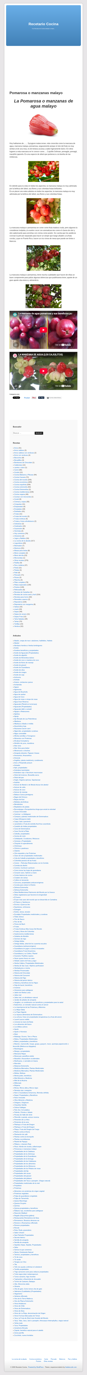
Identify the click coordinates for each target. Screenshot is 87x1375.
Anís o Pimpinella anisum (23, 763)
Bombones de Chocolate (23, 462)
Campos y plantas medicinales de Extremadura (31, 816)
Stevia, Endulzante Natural (23, 1252)
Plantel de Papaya (20, 1141)
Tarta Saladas (19, 619)
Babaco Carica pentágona (23, 794)
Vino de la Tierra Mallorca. (23, 1298)
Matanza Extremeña (21, 1066)
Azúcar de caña (19, 787)
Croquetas (18, 504)
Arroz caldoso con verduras (24, 453)
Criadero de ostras (21, 878)
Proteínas (17, 1188)
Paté (16, 572)
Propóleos (18, 1185)
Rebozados (18, 590)
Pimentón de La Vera (21, 1120)
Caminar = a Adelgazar (22, 814)
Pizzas (16, 577)
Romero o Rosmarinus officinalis (25, 1223)
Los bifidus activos (20, 1027)
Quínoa (17, 1206)
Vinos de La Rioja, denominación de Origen (29, 1313)
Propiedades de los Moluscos (24, 1166)
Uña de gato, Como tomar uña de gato (28, 1289)
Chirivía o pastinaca (21, 848)
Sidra (16, 1247)
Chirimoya (18, 846)
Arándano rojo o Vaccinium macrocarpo (28, 772)
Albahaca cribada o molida (23, 724)
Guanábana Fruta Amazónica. (25, 951)
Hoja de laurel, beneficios (23, 985)
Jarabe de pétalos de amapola (25, 1000)
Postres (17, 587)
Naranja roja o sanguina (22, 1090)
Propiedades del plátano (23, 1178)
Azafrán (17, 782)
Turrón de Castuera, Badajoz (24, 1281)
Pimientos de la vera (21, 1122)
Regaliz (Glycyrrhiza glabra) (24, 1215)
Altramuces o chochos (22, 750)
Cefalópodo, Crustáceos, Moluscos (26, 838)
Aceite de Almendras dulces (24, 658)
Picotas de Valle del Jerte (23, 1115)
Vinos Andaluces (20, 1303)
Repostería (18, 602)
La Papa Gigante (20, 1012)
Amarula (17, 758)
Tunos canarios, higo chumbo (24, 1277)
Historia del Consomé (22, 975)
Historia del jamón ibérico (23, 980)
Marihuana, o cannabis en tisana (26, 1061)
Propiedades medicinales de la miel (27, 1183)
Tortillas (17, 624)
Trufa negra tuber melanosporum (26, 1274)
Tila (15, 1264)
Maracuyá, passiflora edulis (24, 1056)
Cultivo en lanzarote (21, 880)
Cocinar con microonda (22, 497)
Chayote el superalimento (23, 843)
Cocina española (20, 484)
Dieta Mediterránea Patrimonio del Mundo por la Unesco (34, 892)
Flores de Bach (19, 924)
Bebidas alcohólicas (21, 802)
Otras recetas (19, 560)
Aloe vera (17, 746)
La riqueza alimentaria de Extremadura (28, 1014)
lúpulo (16, 1029)
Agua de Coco (19, 697)
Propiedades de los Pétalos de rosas (27, 1168)
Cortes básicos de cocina (23, 875)
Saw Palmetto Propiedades (24, 1235)
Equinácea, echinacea (22, 907)
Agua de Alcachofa (21, 692)
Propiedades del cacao (22, 1173)
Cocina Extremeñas (21, 489)
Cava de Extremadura (22, 829)
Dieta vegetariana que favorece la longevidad (30, 895)
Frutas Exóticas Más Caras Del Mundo (28, 929)
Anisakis (17, 765)
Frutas (16, 514)
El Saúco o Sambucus (22, 902)
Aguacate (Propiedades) (23, 706)
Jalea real (17, 995)
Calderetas (18, 465)
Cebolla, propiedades (22, 834)
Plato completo (19, 582)
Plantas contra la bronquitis (24, 1137)
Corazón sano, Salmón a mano (25, 873)
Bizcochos (18, 458)
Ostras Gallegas (20, 1107)
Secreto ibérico (19, 1237)
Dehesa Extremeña (21, 887)
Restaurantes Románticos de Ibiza (26, 1218)
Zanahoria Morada (21, 1328)
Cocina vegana (19, 494)
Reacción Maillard (20, 1213)
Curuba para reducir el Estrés (24, 885)
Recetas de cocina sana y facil (25, 594)
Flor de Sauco (19, 919)
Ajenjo (16, 716)
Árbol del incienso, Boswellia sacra (26, 775)
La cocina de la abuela (22, 541)
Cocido (16, 472)
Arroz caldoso (19, 450)
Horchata (17, 531)
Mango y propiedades (22, 1051)
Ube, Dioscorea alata (21, 1284)
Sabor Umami (19, 1233)
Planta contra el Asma (22, 1132)
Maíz (16, 1034)
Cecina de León (20, 836)
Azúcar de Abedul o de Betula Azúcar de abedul (31, 785)
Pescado (17, 575)
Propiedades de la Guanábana (25, 1156)
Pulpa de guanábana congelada (25, 1196)
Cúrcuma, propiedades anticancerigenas (28, 882)
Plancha (17, 580)
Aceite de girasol (20, 665)
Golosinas (17, 524)
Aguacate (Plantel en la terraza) (25, 704)
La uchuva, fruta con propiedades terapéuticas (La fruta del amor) (38, 1017)
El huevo (17, 897)
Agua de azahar (20, 694)
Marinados (18, 546)
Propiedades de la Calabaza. (24, 1151)
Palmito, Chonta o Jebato (23, 1112)
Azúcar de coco (19, 790)
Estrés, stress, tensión (22, 912)
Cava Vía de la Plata (21, 831)
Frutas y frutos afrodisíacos (24, 521)
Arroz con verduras (21, 455)
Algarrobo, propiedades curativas (26, 731)
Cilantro (17, 851)
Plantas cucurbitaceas (22, 1139)
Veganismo (18, 1294)
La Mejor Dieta (19, 1010)
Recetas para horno (21, 597)
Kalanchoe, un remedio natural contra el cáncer (31, 1005)
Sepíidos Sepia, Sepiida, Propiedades (27, 1245)
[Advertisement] (43, 63)
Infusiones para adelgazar (23, 990)
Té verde (17, 1259)
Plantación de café (21, 1134)
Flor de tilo (18, 922)
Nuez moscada (19, 1097)
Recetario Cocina (43, 24)
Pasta (16, 568)
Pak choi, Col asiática (22, 1110)
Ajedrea (17, 714)
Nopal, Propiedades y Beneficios (25, 1095)
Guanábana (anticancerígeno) (25, 946)
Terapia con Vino (20, 1262)
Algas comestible (20, 733)
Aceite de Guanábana (22, 667)
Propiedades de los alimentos (24, 1164)
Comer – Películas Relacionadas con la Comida (31, 863)
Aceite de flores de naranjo (23, 662)
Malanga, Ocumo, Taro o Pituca (25, 1036)
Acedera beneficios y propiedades (26, 650)
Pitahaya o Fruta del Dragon (24, 1124)
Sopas (16, 611)
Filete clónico (19, 917)
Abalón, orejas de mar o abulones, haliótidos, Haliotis (33, 641)
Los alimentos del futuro (22, 1024)
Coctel (16, 499)
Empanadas (18, 506)
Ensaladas (18, 509)
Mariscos (17, 548)
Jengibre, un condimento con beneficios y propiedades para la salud (38, 1002)
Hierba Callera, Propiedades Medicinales (29, 963)
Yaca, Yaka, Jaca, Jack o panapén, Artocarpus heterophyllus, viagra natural (41, 1321)
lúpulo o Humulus (20, 1032)
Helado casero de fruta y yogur (25, 961)
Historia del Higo (20, 978)
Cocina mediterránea (21, 492)
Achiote (16, 680)
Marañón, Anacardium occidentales (27, 1058)
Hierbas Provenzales (21, 970)
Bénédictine (18, 804)
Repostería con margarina (23, 604)
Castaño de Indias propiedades (25, 826)
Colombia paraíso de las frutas (25, 860)
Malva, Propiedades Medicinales (25, 1039)
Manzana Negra (20, 1054)
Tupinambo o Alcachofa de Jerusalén (27, 1279)
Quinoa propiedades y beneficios (26, 1208)
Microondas (18, 558)
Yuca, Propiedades (21, 1325)
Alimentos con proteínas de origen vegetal (29, 1191)
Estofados (17, 511)
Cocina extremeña (20, 487)
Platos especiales (20, 585)
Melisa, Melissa (19, 1073)
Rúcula (16, 1228)
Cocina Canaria (19, 477)
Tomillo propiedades (21, 1269)
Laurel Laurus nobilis (21, 1019)
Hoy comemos (19, 533)
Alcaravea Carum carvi (22, 728)
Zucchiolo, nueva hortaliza (23, 1335)
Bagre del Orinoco (20, 797)
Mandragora (18, 1049)
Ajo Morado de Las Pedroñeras (25, 719)
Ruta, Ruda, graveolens (22, 1230)
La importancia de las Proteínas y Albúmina (29, 1007)
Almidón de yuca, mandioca (24, 743)
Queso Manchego (20, 1201)
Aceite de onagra (20, 672)
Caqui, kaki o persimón (22, 821)
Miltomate (17, 1083)
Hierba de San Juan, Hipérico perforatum (29, 966)
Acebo (16, 648)
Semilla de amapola (21, 1240)
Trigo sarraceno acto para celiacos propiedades (31, 1272)
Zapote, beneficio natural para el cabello (28, 1330)
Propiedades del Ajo (21, 1171)
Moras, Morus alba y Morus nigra (26, 1088)
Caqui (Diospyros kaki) (22, 819)
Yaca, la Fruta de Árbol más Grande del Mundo (31, 1318)
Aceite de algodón (20, 655)
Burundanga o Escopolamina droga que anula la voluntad (35, 809)
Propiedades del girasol (22, 1176)
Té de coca (18, 1257)
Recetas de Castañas (22, 592)
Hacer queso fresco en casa (24, 958)
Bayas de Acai (19, 799)
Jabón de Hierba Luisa (22, 992)
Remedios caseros (21, 599)
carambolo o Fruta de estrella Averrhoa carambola (32, 824)
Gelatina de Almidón (21, 936)
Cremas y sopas (20, 502)
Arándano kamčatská (21, 770)
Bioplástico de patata (21, 807)
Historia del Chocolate (22, 973)
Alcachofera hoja (20, 726)
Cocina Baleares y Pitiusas (23, 475)
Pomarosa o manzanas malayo (25, 1149)
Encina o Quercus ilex (22, 904)
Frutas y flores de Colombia (24, 931)
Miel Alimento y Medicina (23, 1078)
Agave (16, 687)
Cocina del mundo (20, 480)
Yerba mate (18, 1323)
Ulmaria (17, 1286)
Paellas (16, 563)
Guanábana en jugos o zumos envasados (29, 948)
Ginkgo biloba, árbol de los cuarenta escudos (30, 944)
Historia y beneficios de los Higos (26, 983)
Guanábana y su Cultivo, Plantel (25, 953)
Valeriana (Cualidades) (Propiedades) (27, 1291)
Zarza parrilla (19, 1333)
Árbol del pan (19, 777)
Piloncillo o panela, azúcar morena (26, 1117)
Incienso (17, 988)
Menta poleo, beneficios (22, 1076)
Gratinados (18, 526)
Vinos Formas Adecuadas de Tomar (27, 1316)
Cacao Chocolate (20, 812)
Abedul (16, 643)
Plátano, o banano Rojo (22, 1144)
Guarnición (18, 528)
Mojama (17, 1085)
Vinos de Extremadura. (22, 1308)
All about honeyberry (21, 741)
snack (16, 609)
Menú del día (19, 555)
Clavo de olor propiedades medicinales (28, 856)
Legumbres (18, 543)
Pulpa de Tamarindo (21, 1198)
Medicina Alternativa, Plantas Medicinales (29, 1068)
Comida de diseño (20, 865)
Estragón (17, 909)
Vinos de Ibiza (19, 1311)
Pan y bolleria (19, 565)
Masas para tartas (20, 550)
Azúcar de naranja (20, 792)
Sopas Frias (18, 616)
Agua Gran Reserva (21, 702)
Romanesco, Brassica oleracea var (26, 1220)
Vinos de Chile (19, 1306)
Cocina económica (21, 482)
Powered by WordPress (36, 1367)
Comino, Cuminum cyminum (24, 868)
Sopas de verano (20, 614)
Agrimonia (17, 689)
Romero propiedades (21, 1225)
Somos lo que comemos (23, 1250)
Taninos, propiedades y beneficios (26, 1254)
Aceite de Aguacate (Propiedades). (26, 653)
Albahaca (17, 721)
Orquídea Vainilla (20, 1105)
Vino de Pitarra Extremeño (23, 1301)
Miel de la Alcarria (20, 1080)
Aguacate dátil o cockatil (22, 709)
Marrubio (17, 1063)
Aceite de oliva (19, 670)
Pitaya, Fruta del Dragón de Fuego (26, 1129)
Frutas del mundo (20, 516)
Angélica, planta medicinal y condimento (28, 760)
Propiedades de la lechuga (23, 1159)
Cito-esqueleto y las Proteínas (25, 853)
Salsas (16, 607)
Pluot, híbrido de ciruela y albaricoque (27, 1146)
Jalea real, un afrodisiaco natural (26, 997)
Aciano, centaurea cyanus (23, 682)
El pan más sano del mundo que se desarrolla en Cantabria (35, 900)
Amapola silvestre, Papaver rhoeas (26, 753)
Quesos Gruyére (20, 1203)
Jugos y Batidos (20, 538)
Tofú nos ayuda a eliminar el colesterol (28, 1267)
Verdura (17, 626)
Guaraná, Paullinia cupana (23, 956)
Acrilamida (18, 685)
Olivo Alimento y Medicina (23, 1100)
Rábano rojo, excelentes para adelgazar (28, 1211)
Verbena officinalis (20, 1296)
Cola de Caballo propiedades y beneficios (29, 858)
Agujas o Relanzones (21, 711)
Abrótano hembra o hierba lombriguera (28, 645)
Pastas (16, 570)
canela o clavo (19, 467)
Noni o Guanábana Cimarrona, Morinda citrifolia (31, 1093)
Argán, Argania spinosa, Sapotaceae (27, 780)
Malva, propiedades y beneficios (25, 1041)
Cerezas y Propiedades (22, 841)
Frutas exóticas (19, 519)
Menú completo (19, 553)
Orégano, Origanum (21, 1102)
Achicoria (17, 677)
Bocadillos (18, 460)
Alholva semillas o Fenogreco (24, 736)
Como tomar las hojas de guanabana (27, 870)
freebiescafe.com (71, 1367)
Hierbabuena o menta (22, 968)
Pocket (27, 398)
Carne (16, 470)
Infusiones (18, 536)
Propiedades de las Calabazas (25, 1161)
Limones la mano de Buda (23, 1022)
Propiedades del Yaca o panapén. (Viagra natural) (32, 1181)
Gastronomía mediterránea (24, 934)
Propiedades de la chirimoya (24, 1154)
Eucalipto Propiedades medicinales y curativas (30, 914)
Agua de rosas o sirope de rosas (25, 699)
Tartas (16, 621)
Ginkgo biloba (19, 941)
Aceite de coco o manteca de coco (26, 660)
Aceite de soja (19, 675)
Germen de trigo (20, 939)
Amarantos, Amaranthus (22, 755)
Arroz (16, 448)
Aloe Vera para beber (21, 748)
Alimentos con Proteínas (23, 738)
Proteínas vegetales (21, 1193)
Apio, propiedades (20, 768)
